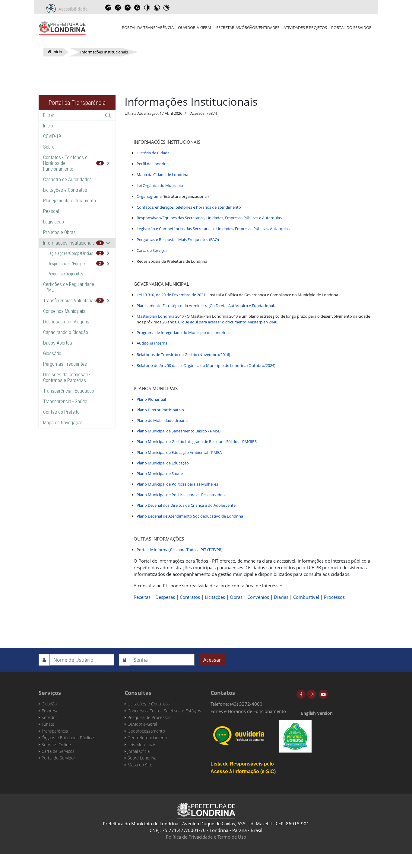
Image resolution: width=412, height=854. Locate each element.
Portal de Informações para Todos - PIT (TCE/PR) (180, 549)
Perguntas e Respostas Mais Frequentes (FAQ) (178, 239)
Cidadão (49, 704)
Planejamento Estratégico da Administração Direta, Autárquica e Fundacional (205, 305)
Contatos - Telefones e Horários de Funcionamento (65, 163)
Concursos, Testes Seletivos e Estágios (164, 711)
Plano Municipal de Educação (163, 463)
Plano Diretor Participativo (160, 410)
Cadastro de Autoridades (67, 179)
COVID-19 (52, 136)
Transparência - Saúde (65, 401)
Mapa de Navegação (63, 422)
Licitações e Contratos (65, 190)
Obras (236, 597)
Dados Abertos (57, 343)
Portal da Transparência (148, 27)
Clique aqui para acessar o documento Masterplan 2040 (227, 322)
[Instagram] (311, 694)
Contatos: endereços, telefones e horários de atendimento (189, 207)
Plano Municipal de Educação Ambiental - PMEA (179, 452)
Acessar (212, 660)
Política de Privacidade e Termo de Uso (206, 837)
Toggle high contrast (147, 7)
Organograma (149, 196)
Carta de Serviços (152, 250)
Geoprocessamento (146, 731)
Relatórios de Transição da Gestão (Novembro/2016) (183, 354)
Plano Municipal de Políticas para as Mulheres (177, 484)
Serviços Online (56, 744)
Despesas (165, 597)
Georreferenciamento (148, 737)
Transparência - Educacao (68, 391)
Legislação (53, 222)
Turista (48, 724)
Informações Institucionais (69, 243)
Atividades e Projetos (305, 27)
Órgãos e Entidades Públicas (68, 737)
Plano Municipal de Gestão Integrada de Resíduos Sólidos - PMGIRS (197, 441)
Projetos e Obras (59, 232)
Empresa (50, 711)
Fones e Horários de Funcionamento (248, 711)
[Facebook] (301, 694)
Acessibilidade (72, 9)
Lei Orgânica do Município (160, 185)
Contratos (190, 597)
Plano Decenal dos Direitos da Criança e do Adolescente (186, 505)
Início (48, 126)
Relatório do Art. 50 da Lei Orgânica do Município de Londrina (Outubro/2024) (206, 365)
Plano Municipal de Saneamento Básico (172, 431)
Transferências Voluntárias (69, 300)
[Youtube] (323, 694)
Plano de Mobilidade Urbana (162, 420)
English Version (317, 713)
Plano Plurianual (151, 399)
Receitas (142, 597)
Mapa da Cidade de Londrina (162, 174)
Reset (127, 7)
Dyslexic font (137, 7)
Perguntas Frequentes (65, 364)
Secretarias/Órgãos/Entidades (247, 27)
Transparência (55, 731)
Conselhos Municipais (64, 311)
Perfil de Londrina (153, 163)
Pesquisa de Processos (149, 717)
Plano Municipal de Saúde (160, 473)
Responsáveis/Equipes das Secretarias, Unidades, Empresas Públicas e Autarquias (209, 217)
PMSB (215, 431)
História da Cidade (153, 153)
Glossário (52, 353)
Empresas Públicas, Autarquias (262, 228)
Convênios (258, 597)
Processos (334, 597)
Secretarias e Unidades (213, 228)
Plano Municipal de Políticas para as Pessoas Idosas (182, 494)
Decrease (118, 7)
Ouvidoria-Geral (195, 27)
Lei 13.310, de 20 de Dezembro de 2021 (171, 294)
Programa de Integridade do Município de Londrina (183, 332)
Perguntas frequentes (65, 273)
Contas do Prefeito (61, 412)
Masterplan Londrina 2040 (160, 316)
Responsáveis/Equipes (67, 263)
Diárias (281, 597)
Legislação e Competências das (165, 228)
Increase (108, 7)
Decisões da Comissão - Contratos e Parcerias (66, 377)
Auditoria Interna (152, 343)
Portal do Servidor (351, 27)
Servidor (49, 717)
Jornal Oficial (139, 751)
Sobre (49, 147)
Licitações (215, 597)
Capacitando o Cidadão (65, 332)
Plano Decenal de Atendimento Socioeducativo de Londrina (190, 516)
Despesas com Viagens (66, 322)
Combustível (306, 597)
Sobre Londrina (142, 758)
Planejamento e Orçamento (69, 201)
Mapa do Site (140, 765)
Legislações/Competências (70, 253)
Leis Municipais (142, 744)
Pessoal (51, 211)
